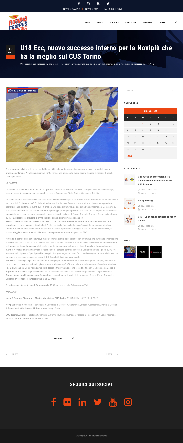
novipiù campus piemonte (110, 64)
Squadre (114, 23)
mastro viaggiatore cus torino (81, 64)
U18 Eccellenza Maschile (45, 64)
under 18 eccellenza (135, 64)
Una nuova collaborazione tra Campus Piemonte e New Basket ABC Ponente (155, 180)
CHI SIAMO (130, 23)
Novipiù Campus (71, 9)
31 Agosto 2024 (147, 206)
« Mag (129, 156)
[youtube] (98, 3)
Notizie (28, 64)
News (100, 23)
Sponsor (147, 23)
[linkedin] (82, 402)
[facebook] (79, 3)
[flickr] (67, 402)
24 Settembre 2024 (149, 190)
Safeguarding (145, 200)
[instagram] (88, 3)
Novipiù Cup (91, 9)
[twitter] (108, 3)
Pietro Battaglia (148, 193)
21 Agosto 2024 (147, 226)
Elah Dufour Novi (112, 9)
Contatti (163, 23)
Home (87, 23)
